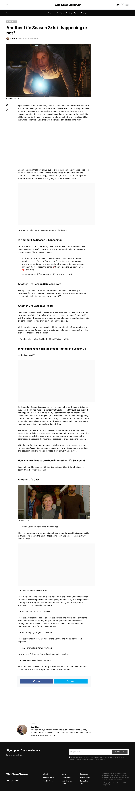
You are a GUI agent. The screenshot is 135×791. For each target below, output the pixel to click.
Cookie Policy (48, 781)
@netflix (40, 261)
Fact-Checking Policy (67, 782)
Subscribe (118, 752)
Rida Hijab (35, 727)
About (45, 774)
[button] (7, 4)
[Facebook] (118, 5)
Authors (65, 774)
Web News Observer (67, 5)
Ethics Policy (66, 777)
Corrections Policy (84, 782)
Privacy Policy (85, 777)
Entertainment (11, 21)
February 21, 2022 (64, 274)
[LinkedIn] (127, 5)
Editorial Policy (48, 777)
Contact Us (84, 774)
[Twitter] (122, 5)
